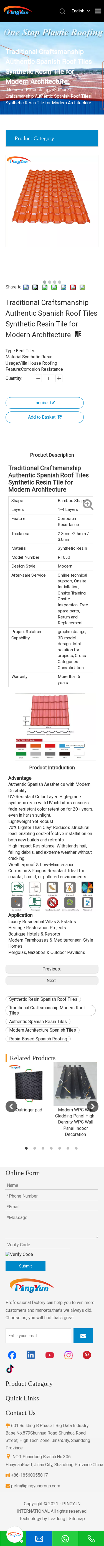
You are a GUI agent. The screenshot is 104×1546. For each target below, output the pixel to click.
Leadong (56, 1518)
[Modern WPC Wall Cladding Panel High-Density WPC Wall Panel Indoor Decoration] (75, 1084)
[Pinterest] (87, 1355)
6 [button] (69, 1148)
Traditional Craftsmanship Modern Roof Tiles (47, 1010)
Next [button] (92, 1106)
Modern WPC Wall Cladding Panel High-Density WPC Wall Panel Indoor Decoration (75, 1122)
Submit (25, 1266)
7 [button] (77, 1148)
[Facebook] (12, 1355)
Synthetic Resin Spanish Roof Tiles (43, 999)
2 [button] (35, 1148)
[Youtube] (50, 1355)
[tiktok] (12, 1368)
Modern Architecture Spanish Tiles (42, 1030)
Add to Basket (41, 417)
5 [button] (60, 1148)
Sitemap (77, 1518)
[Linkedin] (31, 1355)
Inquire (41, 402)
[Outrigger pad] (29, 1084)
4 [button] (52, 1148)
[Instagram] (68, 1355)
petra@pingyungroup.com (33, 1485)
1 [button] (27, 1148)
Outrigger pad (29, 1110)
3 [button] (44, 1148)
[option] (29, 1087)
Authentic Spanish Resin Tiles (38, 1021)
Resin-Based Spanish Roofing (38, 1038)
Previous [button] (11, 1106)
